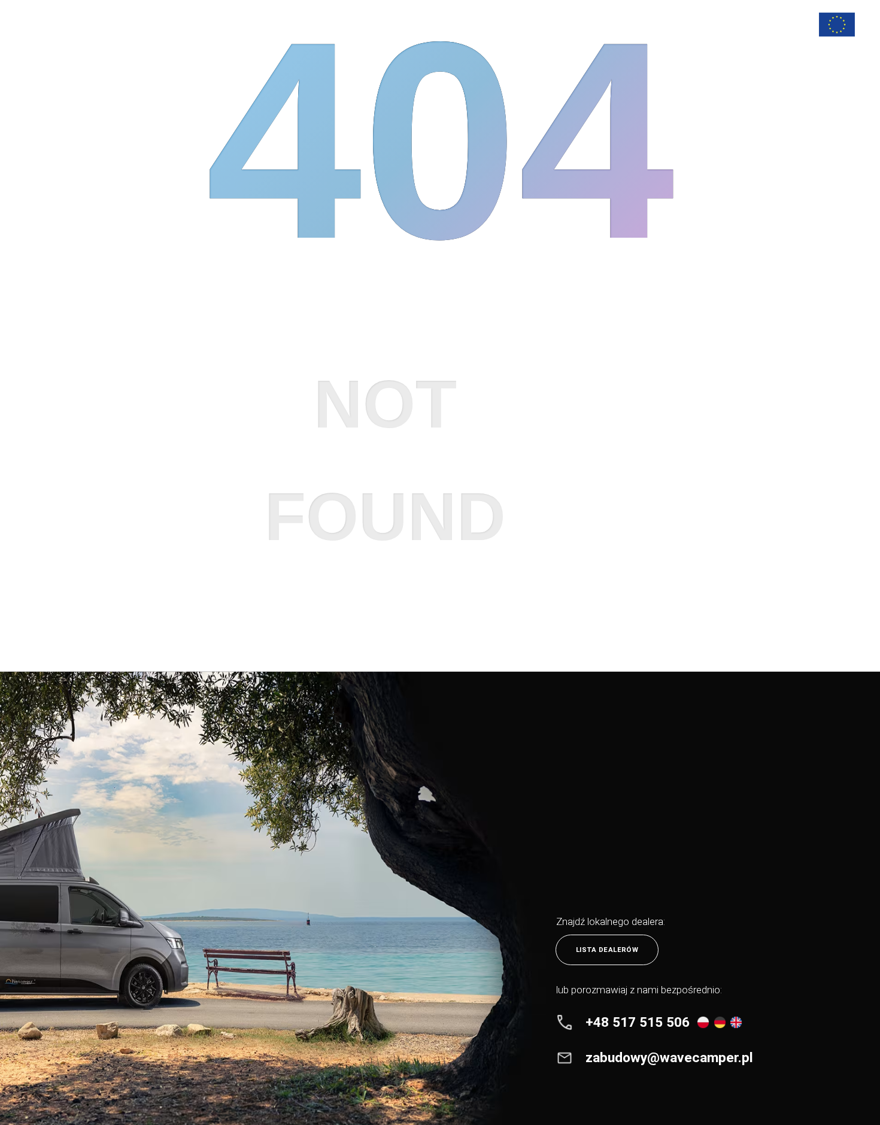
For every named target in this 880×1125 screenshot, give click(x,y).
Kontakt (663, 24)
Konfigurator (725, 24)
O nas (493, 24)
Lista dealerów (607, 949)
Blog (582, 24)
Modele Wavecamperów (349, 24)
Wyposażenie (437, 24)
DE (778, 68)
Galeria (539, 24)
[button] (779, 24)
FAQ (619, 24)
